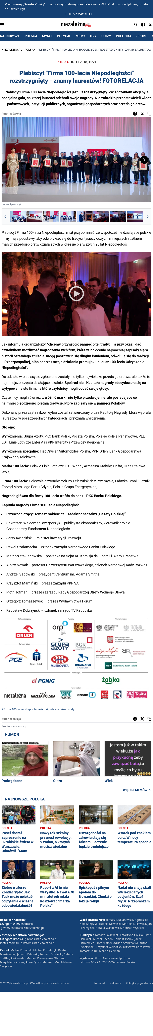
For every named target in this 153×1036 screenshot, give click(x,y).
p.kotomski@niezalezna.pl (38, 943)
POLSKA (31, 36)
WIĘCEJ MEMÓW (135, 790)
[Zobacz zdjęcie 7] (118, 216)
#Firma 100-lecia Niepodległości (23, 709)
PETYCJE (64, 36)
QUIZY (106, 36)
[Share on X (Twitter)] (142, 114)
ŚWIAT (47, 36)
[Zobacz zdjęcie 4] (68, 216)
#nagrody (67, 709)
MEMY (80, 36)
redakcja (15, 113)
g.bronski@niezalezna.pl (41, 939)
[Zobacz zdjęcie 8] (135, 216)
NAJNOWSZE (10, 36)
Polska (30, 49)
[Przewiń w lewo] (5, 217)
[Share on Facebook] (135, 114)
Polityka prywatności (139, 983)
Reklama (115, 983)
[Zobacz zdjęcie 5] (85, 216)
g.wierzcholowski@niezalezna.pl (22, 928)
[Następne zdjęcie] (144, 160)
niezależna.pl (12, 49)
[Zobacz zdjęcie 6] (101, 216)
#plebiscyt (53, 709)
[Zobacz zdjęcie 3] (51, 216)
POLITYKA (124, 36)
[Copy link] (149, 114)
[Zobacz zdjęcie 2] (34, 216)
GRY (93, 36)
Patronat (99, 983)
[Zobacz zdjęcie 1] (18, 216)
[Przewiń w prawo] (148, 217)
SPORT (141, 36)
